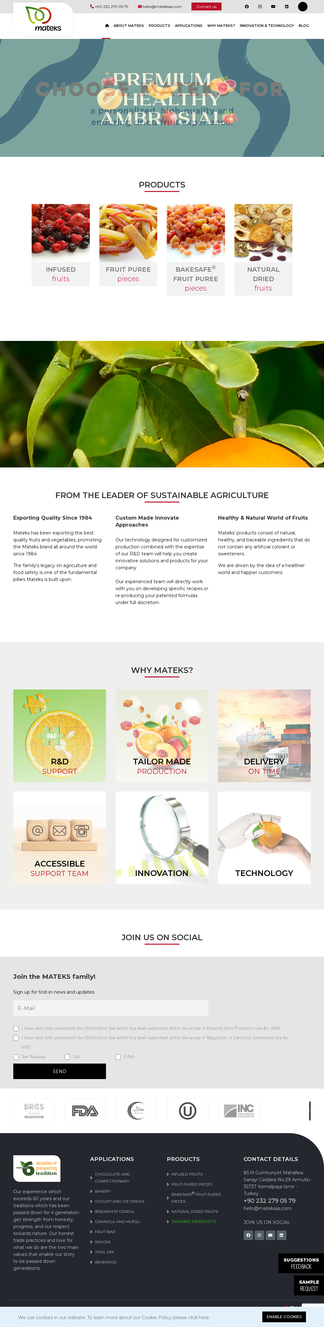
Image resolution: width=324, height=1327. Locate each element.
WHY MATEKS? (221, 25)
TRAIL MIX (104, 1252)
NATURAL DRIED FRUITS (194, 1211)
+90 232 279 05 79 (111, 6)
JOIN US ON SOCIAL (267, 1222)
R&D (59, 766)
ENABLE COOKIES (284, 1316)
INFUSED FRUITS (186, 1174)
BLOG (304, 25)
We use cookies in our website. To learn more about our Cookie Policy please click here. (114, 1317)
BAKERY (103, 1191)
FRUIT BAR (105, 1231)
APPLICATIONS (188, 25)
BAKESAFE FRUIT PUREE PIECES (196, 1197)
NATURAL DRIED (263, 279)
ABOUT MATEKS (129, 25)
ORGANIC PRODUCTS (193, 1221)
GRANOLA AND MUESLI (117, 1221)
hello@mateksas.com (162, 6)
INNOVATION (162, 873)
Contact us (206, 6)
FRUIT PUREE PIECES (191, 1184)
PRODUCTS (159, 25)
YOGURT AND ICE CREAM (119, 1201)
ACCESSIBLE (60, 868)
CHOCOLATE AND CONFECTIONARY (112, 1177)
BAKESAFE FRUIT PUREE (195, 279)
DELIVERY (264, 766)
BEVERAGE (106, 1262)
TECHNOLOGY (264, 873)
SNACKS (102, 1241)
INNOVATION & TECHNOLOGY (267, 25)
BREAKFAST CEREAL (115, 1211)
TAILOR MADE (162, 766)
